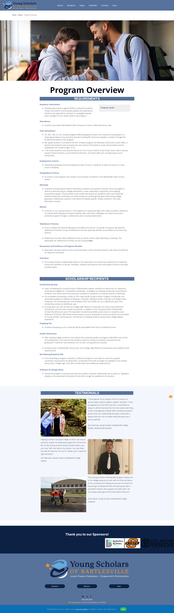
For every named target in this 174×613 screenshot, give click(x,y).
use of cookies (82, 609)
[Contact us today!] (170, 396)
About (60, 5)
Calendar (93, 5)
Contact (104, 5)
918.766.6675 (87, 599)
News (82, 5)
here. (90, 240)
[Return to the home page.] (19, 5)
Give (114, 5)
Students (71, 5)
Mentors (87, 586)
